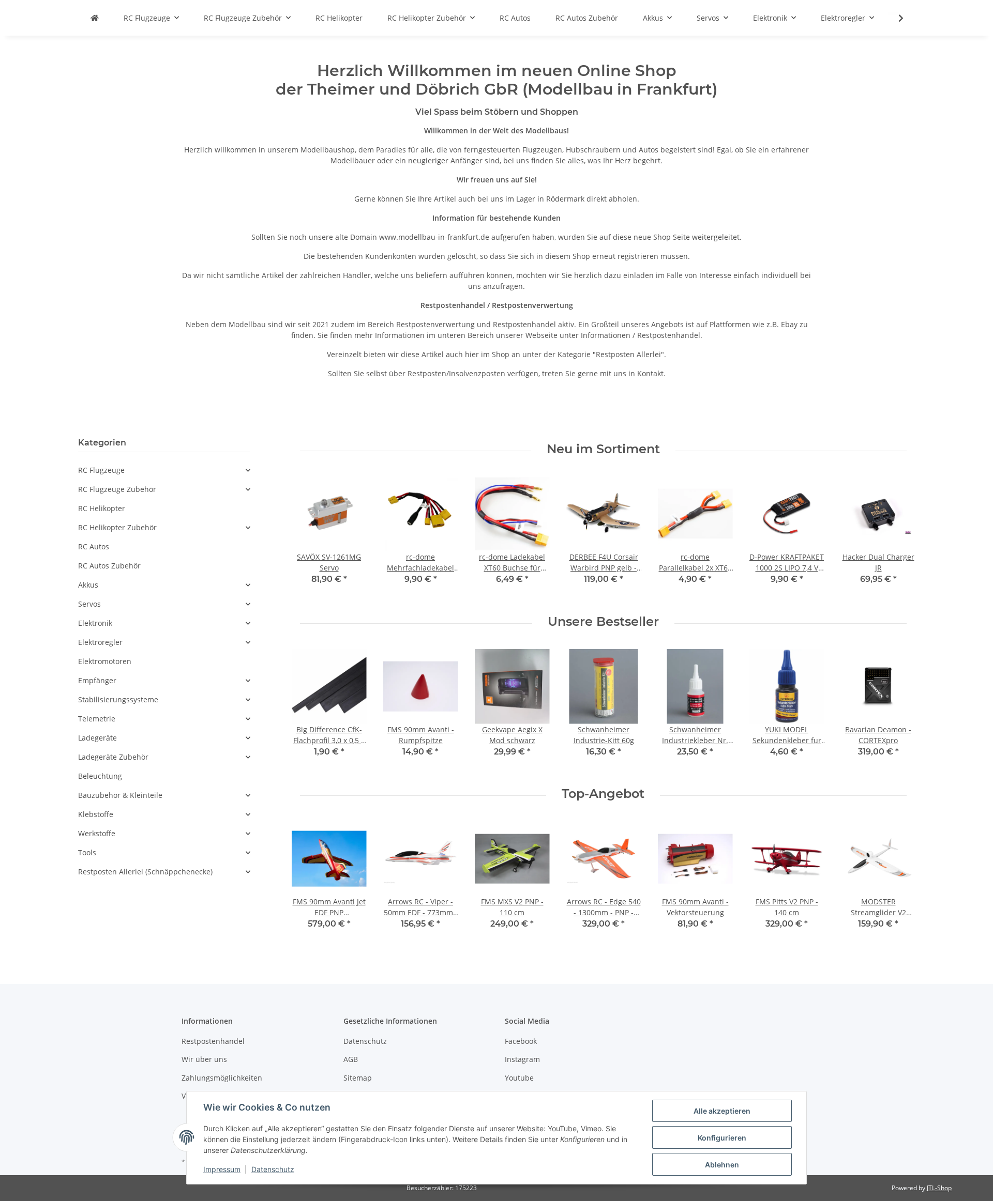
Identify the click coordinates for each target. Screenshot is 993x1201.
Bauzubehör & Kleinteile (120, 795)
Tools (87, 852)
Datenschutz (365, 1041)
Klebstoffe (95, 814)
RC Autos (93, 546)
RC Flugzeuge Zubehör (117, 489)
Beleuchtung (100, 776)
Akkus (88, 585)
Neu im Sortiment (603, 449)
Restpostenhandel (213, 1041)
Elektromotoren (104, 661)
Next (898, 537)
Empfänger (97, 680)
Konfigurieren (722, 1137)
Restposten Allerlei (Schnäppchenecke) (145, 871)
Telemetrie (96, 718)
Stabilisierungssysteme (118, 699)
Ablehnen (722, 1164)
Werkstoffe (96, 833)
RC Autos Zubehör (109, 566)
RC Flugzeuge (101, 470)
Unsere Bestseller (603, 621)
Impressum (221, 1169)
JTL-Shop (939, 1187)
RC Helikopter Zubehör (117, 527)
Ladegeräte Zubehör (113, 757)
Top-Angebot (603, 794)
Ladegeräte (97, 738)
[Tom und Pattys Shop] (94, 18)
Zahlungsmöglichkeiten (222, 1078)
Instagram (522, 1059)
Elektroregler (100, 642)
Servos (89, 604)
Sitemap (357, 1078)
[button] (164, 470)
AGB (350, 1059)
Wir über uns (204, 1059)
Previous (308, 537)
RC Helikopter (101, 508)
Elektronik (95, 623)
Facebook (521, 1041)
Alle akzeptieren (722, 1110)
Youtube (519, 1078)
